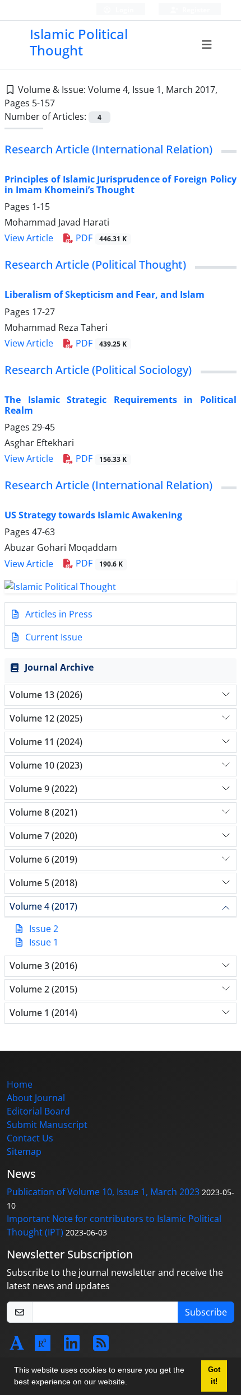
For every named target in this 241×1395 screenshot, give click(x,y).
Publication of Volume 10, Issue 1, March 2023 (103, 1192)
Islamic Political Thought (79, 42)
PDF (100, 238)
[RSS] (100, 1346)
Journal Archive (59, 667)
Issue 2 (43, 929)
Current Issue (52, 637)
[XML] (64, 103)
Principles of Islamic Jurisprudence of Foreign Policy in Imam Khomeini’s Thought (120, 184)
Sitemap (24, 1151)
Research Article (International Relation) (108, 149)
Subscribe (206, 1312)
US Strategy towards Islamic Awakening (93, 515)
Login (124, 10)
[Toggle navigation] (206, 45)
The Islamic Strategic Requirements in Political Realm (120, 405)
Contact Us (30, 1138)
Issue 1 (43, 942)
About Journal (36, 1098)
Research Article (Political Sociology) (98, 369)
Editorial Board (38, 1111)
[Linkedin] (71, 1346)
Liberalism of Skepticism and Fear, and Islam (104, 294)
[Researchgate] (42, 1346)
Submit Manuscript (47, 1124)
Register (195, 10)
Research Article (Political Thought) (95, 264)
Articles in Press (57, 614)
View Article (28, 238)
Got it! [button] (214, 1375)
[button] (131, 1383)
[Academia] (17, 1346)
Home (20, 1084)
